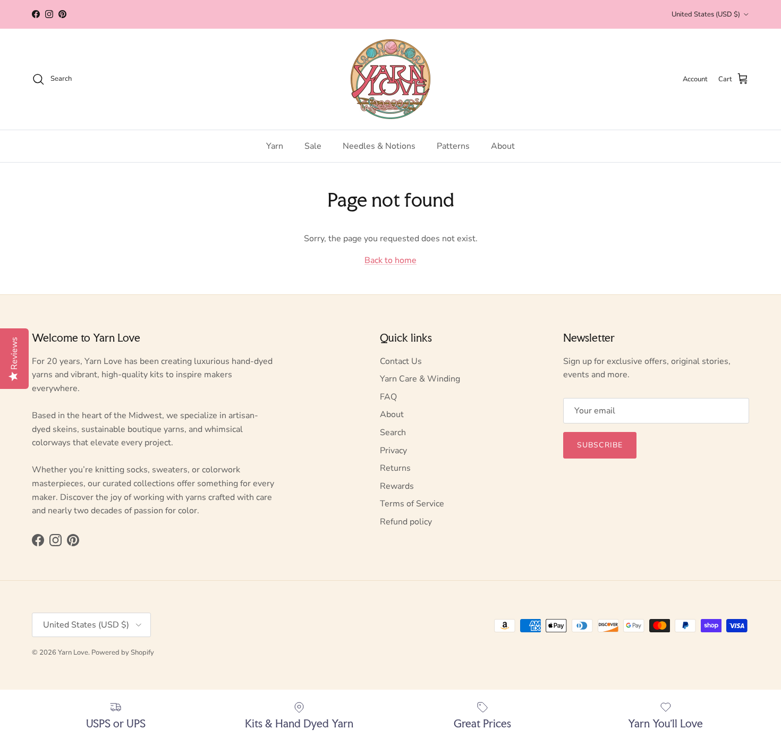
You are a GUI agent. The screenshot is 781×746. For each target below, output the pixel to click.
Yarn (274, 146)
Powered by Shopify (122, 652)
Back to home (390, 260)
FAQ (388, 397)
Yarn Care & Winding (420, 379)
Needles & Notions (379, 146)
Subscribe (600, 445)
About (503, 146)
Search (393, 432)
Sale (312, 146)
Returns (395, 468)
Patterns (453, 146)
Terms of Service (412, 504)
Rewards (397, 486)
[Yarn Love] (390, 79)
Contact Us (401, 361)
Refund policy (406, 522)
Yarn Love (73, 652)
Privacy (393, 450)
